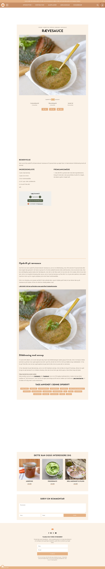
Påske (70, 391)
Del (45, 109)
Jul (65, 391)
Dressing (57, 27)
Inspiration (39, 5)
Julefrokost (47, 391)
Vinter (69, 394)
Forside (40, 27)
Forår (62, 394)
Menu (7, 5)
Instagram (37, 376)
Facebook (46, 376)
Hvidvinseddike (43, 388)
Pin (53, 109)
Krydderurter (37, 391)
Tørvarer (33, 388)
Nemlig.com (40, 203)
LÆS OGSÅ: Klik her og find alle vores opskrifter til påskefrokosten (38, 286)
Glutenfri (78, 391)
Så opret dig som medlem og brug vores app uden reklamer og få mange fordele (52, 1)
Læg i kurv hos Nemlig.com (35, 200)
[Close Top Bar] (104, 1)
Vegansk (46, 394)
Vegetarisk (54, 394)
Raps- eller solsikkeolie (77, 388)
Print (61, 109)
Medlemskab (65, 5)
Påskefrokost (57, 391)
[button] (2, 566)
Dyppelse (52, 27)
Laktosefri (37, 394)
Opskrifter (27, 5)
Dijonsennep (54, 388)
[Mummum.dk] (52, 529)
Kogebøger (77, 5)
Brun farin (24, 388)
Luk (103, 535)
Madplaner (52, 5)
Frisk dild (27, 391)
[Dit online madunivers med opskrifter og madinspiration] (3, 5)
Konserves (64, 388)
